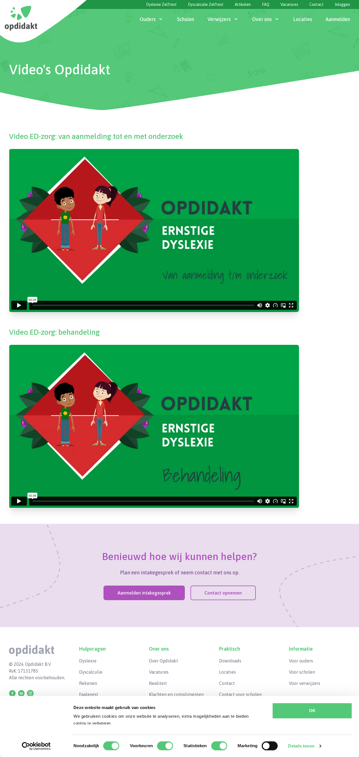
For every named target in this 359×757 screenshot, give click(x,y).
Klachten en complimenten (176, 694)
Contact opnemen (223, 592)
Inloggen (342, 4)
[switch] (165, 745)
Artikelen (243, 4)
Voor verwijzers (304, 683)
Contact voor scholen (240, 694)
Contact (316, 4)
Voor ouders (301, 660)
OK (312, 710)
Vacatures (289, 4)
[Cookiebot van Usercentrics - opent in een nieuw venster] (36, 746)
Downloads (230, 660)
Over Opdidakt (163, 660)
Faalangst (88, 694)
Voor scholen (302, 672)
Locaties (227, 672)
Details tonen (301, 746)
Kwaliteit (158, 683)
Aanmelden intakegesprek (144, 592)
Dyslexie (87, 660)
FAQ (265, 4)
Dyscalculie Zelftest (206, 4)
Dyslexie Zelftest (161, 4)
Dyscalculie (90, 672)
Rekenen (88, 683)
